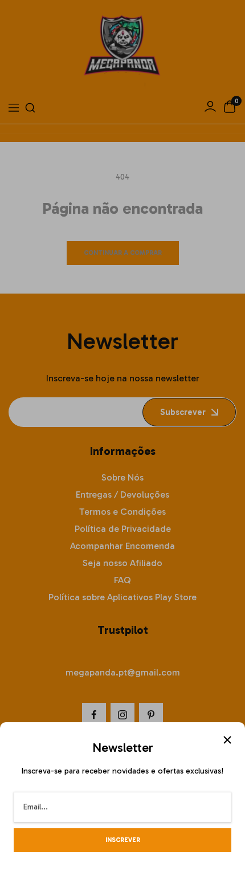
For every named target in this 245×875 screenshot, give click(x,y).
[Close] (227, 740)
